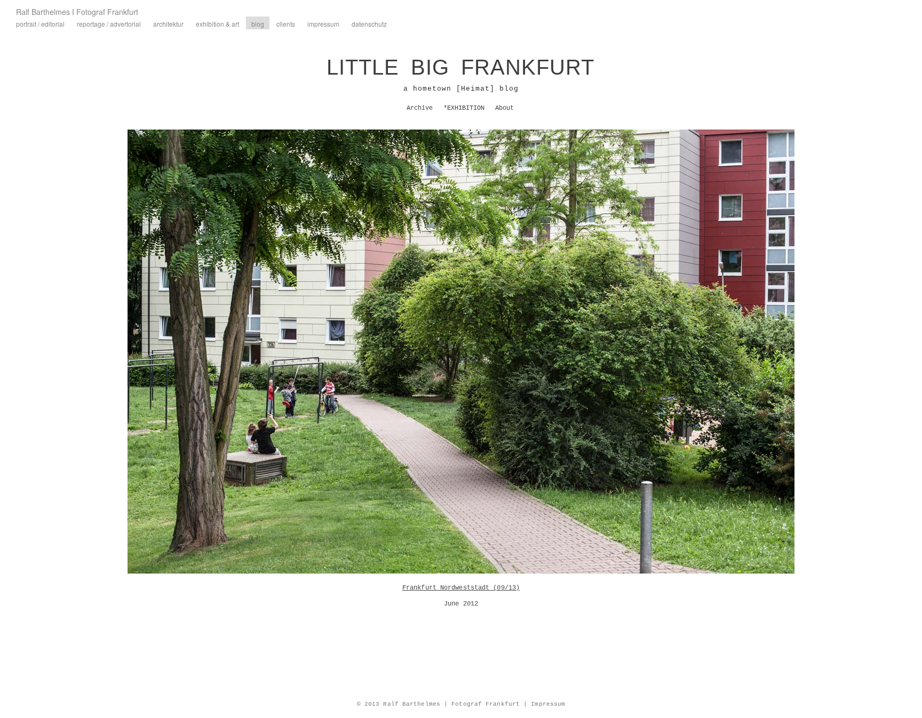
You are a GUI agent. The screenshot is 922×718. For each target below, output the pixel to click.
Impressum (323, 23)
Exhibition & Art (217, 23)
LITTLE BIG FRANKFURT (460, 67)
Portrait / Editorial (40, 23)
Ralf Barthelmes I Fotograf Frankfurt (77, 11)
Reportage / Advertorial (109, 23)
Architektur (168, 23)
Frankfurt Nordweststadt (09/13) (461, 588)
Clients (285, 23)
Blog (257, 23)
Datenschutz (369, 23)
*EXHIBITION (463, 108)
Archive (420, 108)
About (504, 108)
